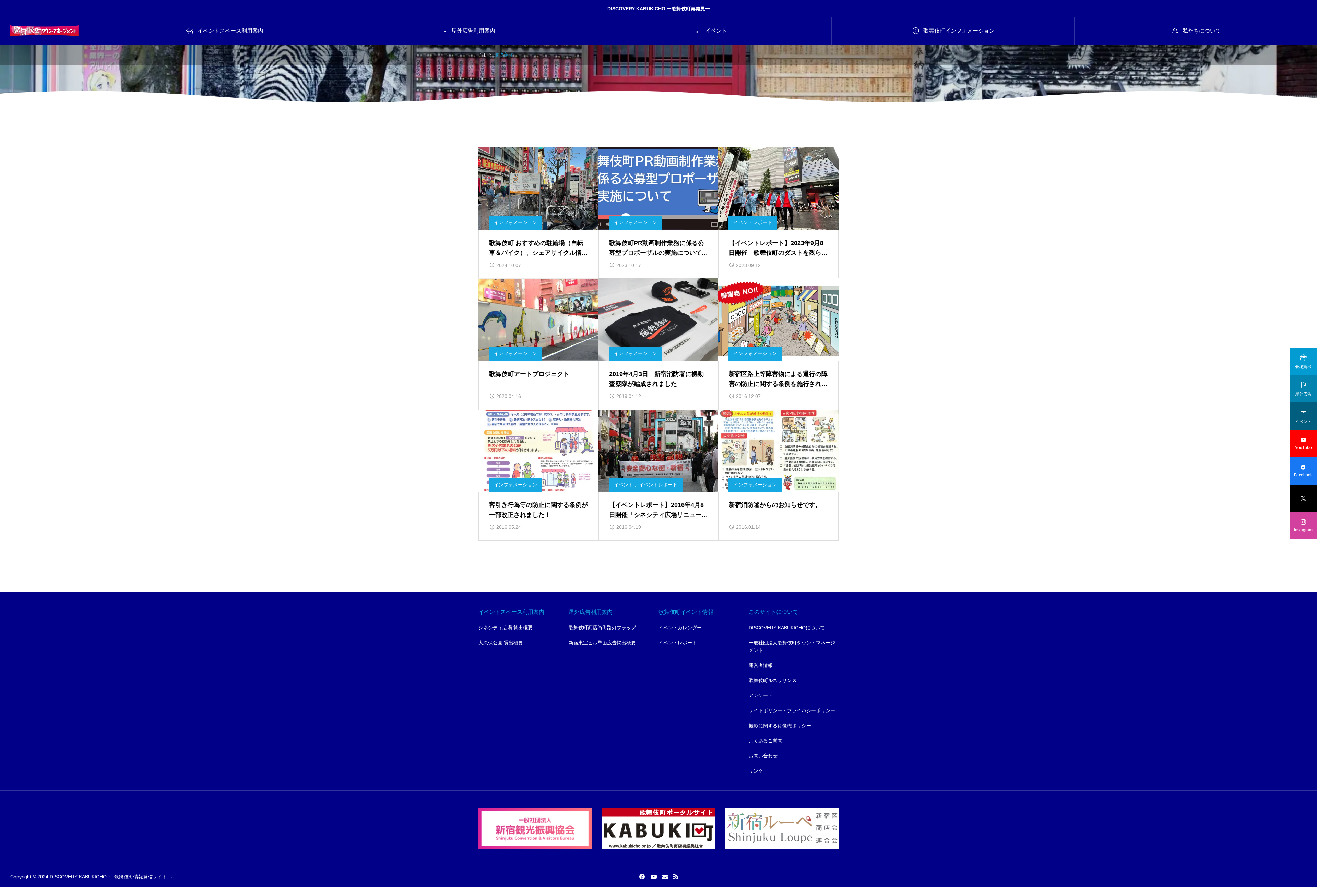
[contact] (665, 877)
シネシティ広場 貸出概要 (505, 627)
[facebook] (642, 876)
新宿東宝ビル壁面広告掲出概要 (602, 642)
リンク (756, 771)
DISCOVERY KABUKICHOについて (787, 627)
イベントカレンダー (680, 627)
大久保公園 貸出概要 (500, 642)
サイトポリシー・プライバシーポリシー (792, 710)
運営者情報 (761, 665)
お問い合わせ (763, 755)
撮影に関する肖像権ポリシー (780, 725)
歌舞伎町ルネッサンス (773, 680)
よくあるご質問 (765, 740)
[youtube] (654, 877)
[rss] (675, 877)
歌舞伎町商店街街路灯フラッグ (602, 627)
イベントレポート (677, 642)
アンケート (761, 695)
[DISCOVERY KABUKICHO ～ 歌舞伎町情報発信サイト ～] (44, 30)
